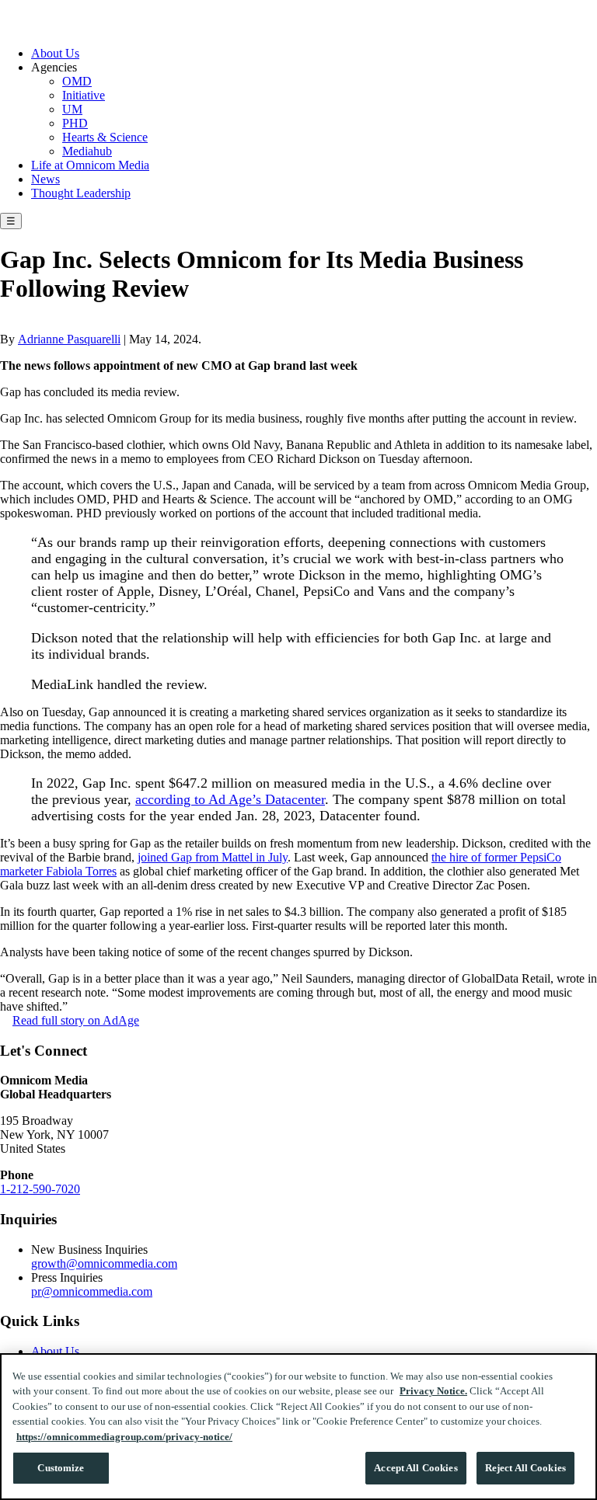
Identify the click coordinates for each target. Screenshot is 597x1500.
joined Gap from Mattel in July (213, 857)
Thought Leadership (81, 193)
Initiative (83, 95)
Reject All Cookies (525, 1468)
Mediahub (87, 151)
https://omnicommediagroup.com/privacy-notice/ (124, 1437)
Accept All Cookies (415, 1468)
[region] (298, 1426)
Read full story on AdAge (75, 1020)
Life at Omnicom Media (90, 165)
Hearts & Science (105, 137)
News (45, 179)
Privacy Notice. (433, 1391)
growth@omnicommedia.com (104, 1263)
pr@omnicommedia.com (91, 1291)
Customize (60, 1468)
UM (72, 109)
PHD (75, 123)
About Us (55, 53)
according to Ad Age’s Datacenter (230, 799)
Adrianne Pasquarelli (69, 339)
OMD (77, 81)
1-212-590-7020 (40, 1188)
